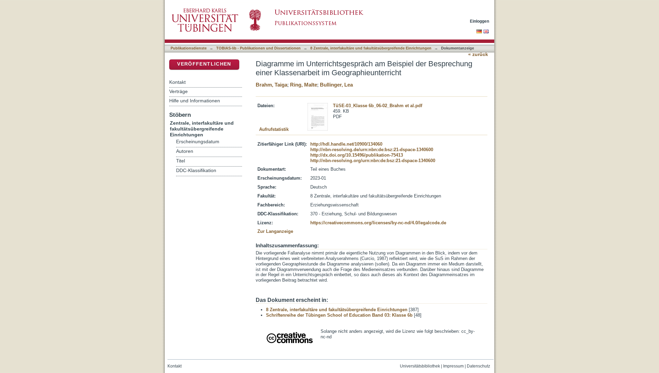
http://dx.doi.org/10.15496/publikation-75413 (356, 155)
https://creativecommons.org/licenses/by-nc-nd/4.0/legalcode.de (378, 222)
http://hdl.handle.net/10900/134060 (346, 144)
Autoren (184, 151)
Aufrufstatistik (274, 129)
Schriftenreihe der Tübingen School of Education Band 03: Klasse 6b (339, 315)
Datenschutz (478, 366)
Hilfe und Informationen (194, 100)
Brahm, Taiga (271, 85)
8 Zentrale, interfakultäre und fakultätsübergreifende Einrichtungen (370, 48)
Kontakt (177, 82)
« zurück (478, 54)
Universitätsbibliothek (420, 366)
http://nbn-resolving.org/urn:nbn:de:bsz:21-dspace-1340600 (372, 160)
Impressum (453, 366)
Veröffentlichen (204, 64)
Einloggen (479, 21)
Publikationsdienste (189, 48)
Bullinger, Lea (336, 85)
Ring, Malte (303, 85)
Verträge (178, 91)
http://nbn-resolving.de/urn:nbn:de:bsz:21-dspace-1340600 (371, 149)
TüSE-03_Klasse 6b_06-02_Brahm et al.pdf (377, 105)
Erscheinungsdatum (197, 141)
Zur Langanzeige (275, 231)
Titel (180, 160)
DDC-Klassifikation (196, 170)
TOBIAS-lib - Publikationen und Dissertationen (258, 48)
